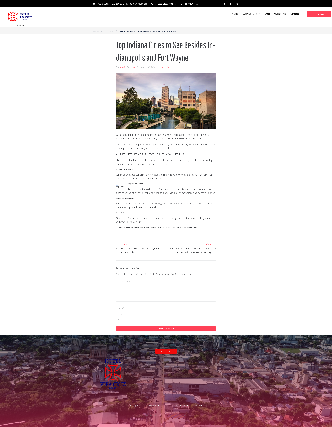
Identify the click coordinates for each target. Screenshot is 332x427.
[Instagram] (237, 4)
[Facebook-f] (224, 4)
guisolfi (122, 67)
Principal (97, 31)
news (111, 31)
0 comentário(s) (163, 67)
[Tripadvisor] (230, 4)
